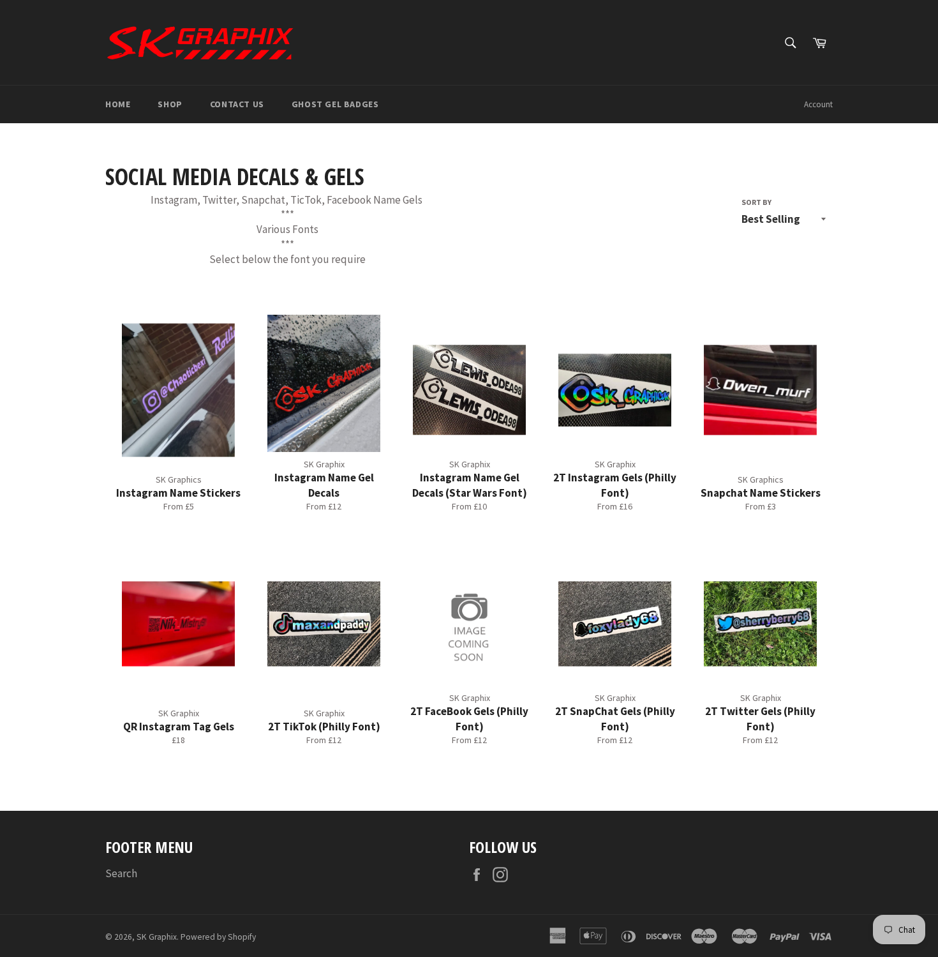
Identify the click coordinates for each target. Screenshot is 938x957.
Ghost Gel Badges (335, 104)
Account (818, 104)
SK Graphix (157, 936)
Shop (170, 104)
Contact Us (237, 104)
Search (121, 873)
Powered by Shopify (218, 936)
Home (117, 104)
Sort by (756, 202)
